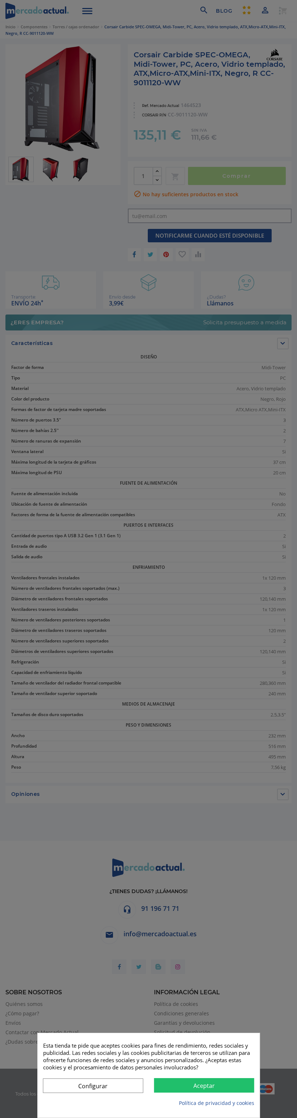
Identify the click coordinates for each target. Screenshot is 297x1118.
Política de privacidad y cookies (216, 1102)
